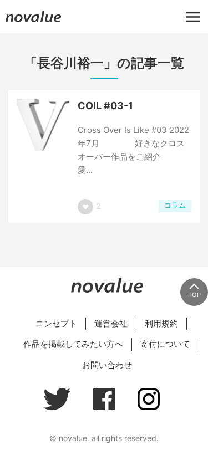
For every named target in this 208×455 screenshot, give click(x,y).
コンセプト (56, 323)
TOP (194, 295)
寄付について (165, 344)
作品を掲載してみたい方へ (73, 344)
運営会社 (111, 323)
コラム (175, 205)
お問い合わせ (107, 365)
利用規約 (161, 323)
